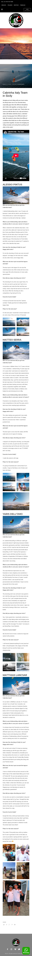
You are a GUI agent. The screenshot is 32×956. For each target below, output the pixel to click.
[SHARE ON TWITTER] (4, 925)
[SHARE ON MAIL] (15, 925)
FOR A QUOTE (27, 10)
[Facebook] (7, 949)
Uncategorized (21, 84)
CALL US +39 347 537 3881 (7, 1)
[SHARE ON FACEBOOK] (6, 925)
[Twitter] (19, 949)
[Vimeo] (15, 949)
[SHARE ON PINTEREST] (12, 925)
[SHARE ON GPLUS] (9, 925)
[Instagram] (11, 949)
